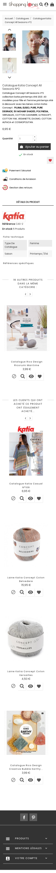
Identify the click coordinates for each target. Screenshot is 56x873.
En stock (7, 229)
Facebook (24, 817)
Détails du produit (28, 202)
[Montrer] (23, 376)
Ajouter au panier (37, 147)
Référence (8, 224)
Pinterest (33, 817)
